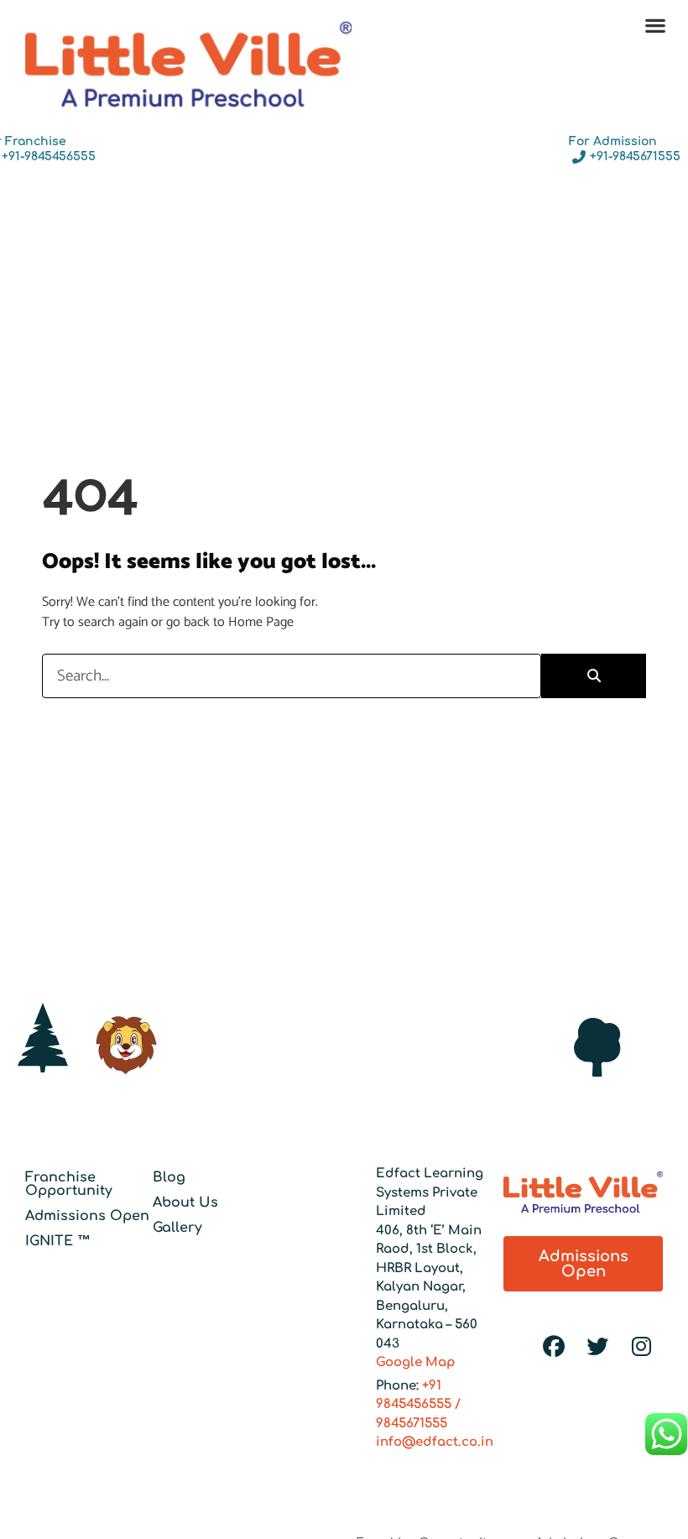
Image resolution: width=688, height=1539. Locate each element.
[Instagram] (641, 1347)
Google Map (416, 1362)
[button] (654, 24)
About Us (185, 1202)
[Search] (593, 676)
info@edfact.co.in (434, 1442)
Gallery (177, 1227)
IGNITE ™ (58, 1241)
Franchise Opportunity (68, 1184)
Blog (169, 1177)
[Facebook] (554, 1347)
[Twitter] (597, 1347)
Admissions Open (87, 1215)
